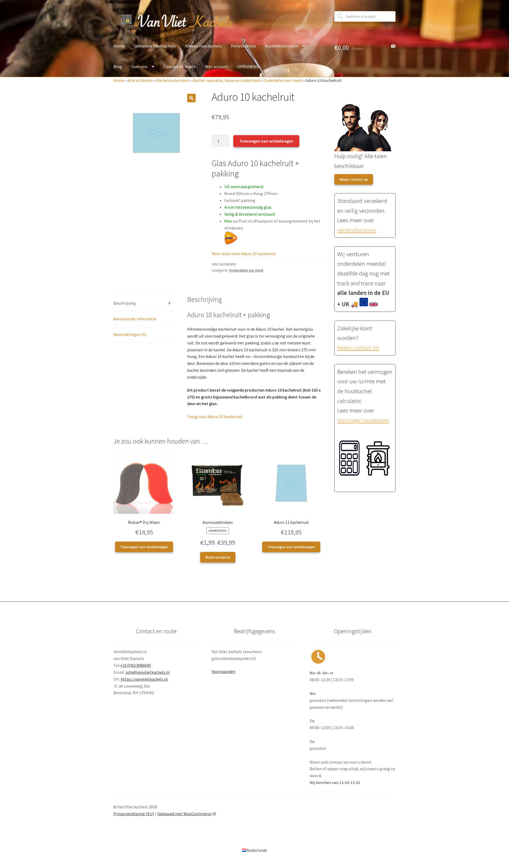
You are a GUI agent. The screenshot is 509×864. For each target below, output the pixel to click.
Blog (117, 66)
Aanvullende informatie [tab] (134, 318)
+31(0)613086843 (135, 665)
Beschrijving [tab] (124, 303)
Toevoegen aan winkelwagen (266, 141)
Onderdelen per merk (283, 80)
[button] (191, 98)
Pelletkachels (243, 45)
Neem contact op (354, 179)
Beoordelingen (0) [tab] (129, 334)
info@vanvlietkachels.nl (148, 672)
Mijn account (216, 66)
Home (119, 45)
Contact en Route (180, 66)
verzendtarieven (356, 230)
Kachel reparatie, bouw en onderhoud (226, 80)
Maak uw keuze (217, 557)
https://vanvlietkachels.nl (144, 679)
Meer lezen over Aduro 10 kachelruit (244, 253)
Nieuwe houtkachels (203, 45)
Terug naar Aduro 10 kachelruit (215, 416)
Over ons (139, 66)
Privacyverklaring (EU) (133, 813)
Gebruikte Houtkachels (155, 45)
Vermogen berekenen (363, 420)
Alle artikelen (140, 80)
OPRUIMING (248, 66)
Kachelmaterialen (281, 45)
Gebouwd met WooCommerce (184, 813)
